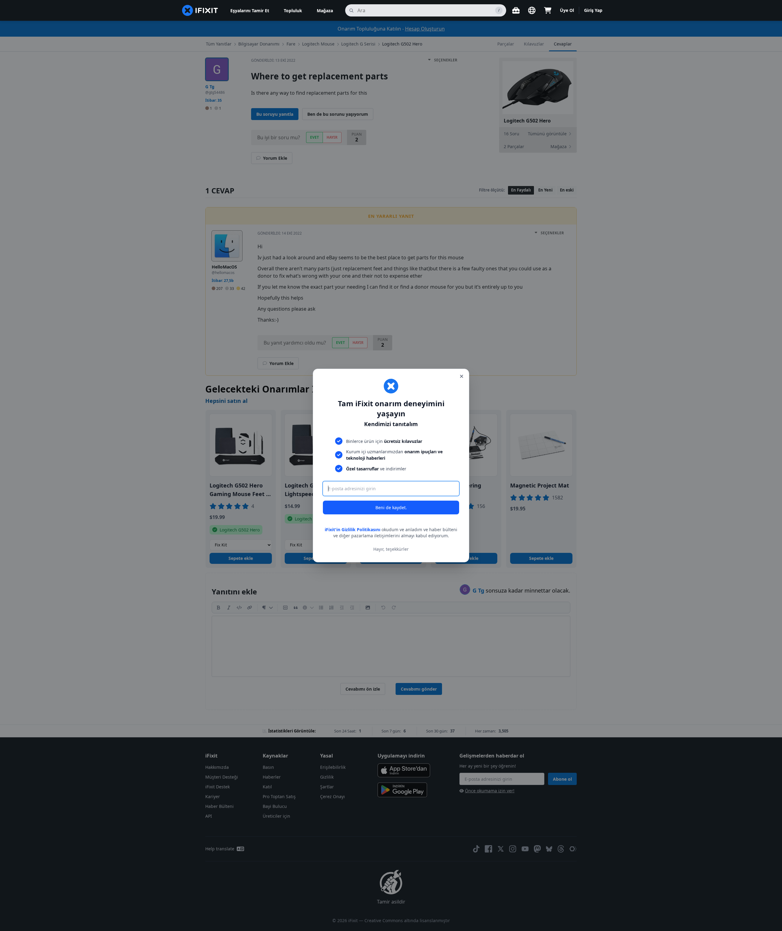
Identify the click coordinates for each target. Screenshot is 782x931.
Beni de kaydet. (391, 507)
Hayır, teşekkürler (391, 549)
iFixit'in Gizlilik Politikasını (352, 529)
